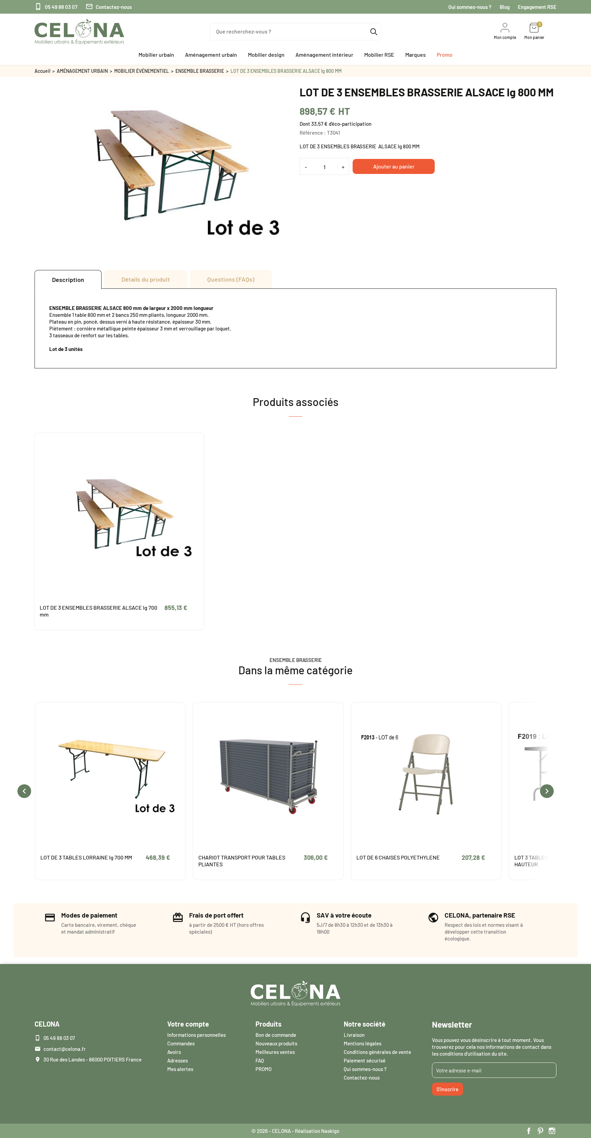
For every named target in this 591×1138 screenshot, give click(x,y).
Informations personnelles (196, 1035)
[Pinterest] (540, 1130)
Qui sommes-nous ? (469, 7)
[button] (156, 54)
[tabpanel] (295, 328)
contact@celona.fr (64, 1049)
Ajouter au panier (394, 166)
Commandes (181, 1043)
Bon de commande (275, 1035)
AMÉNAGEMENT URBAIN (82, 71)
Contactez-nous (109, 6)
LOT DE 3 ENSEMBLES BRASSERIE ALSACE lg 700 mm (98, 611)
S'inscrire (447, 1089)
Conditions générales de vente (377, 1052)
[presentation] (24, 791)
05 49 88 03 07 (56, 6)
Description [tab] (68, 279)
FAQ (259, 1060)
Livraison (354, 1035)
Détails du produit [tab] (145, 279)
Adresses (177, 1060)
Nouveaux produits (276, 1043)
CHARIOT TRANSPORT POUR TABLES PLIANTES (241, 860)
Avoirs (174, 1052)
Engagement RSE (537, 7)
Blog (505, 7)
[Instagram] (552, 1130)
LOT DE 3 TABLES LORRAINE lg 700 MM (86, 857)
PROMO (263, 1069)
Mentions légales (362, 1043)
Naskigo (330, 1131)
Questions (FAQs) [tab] (230, 279)
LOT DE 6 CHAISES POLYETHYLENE (398, 857)
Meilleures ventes (275, 1052)
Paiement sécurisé (364, 1060)
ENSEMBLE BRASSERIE (199, 71)
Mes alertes (180, 1069)
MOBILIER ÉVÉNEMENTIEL (141, 71)
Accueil (42, 71)
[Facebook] (528, 1130)
